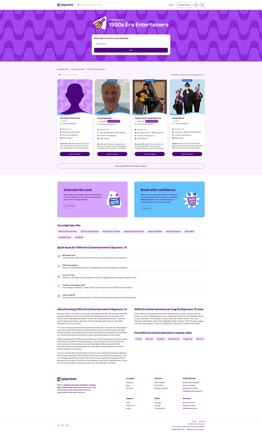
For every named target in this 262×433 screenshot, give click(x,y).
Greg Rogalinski (104, 118)
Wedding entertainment (192, 391)
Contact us (130, 405)
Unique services (189, 405)
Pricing (157, 405)
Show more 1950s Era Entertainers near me (131, 166)
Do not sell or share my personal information (188, 426)
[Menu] (202, 4)
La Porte (139, 339)
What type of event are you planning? (111, 38)
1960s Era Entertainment (68, 231)
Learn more (146, 208)
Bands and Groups (78, 69)
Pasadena (160, 339)
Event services (189, 403)
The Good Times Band (70, 118)
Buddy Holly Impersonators (134, 231)
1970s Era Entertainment (90, 231)
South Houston (173, 339)
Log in (171, 5)
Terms (194, 421)
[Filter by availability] (72, 75)
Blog (128, 385)
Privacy (202, 421)
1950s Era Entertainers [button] (139, 24)
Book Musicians (63, 69)
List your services (184, 5)
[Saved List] (196, 4)
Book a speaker (189, 385)
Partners (129, 388)
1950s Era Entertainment (96, 69)
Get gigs (157, 403)
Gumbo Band (178, 118)
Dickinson (199, 339)
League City (187, 339)
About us (129, 382)
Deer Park (149, 339)
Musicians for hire (190, 388)
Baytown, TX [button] (117, 20)
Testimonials (159, 408)
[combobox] (100, 5)
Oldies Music (189, 231)
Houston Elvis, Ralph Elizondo (148, 118)
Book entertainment (191, 382)
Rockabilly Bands (65, 237)
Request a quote (161, 388)
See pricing (70, 206)
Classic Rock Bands (155, 231)
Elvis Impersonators (173, 231)
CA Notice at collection (196, 424)
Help (128, 403)
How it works (159, 382)
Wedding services (190, 408)
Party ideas (159, 385)
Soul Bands (79, 237)
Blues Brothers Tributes (111, 231)
